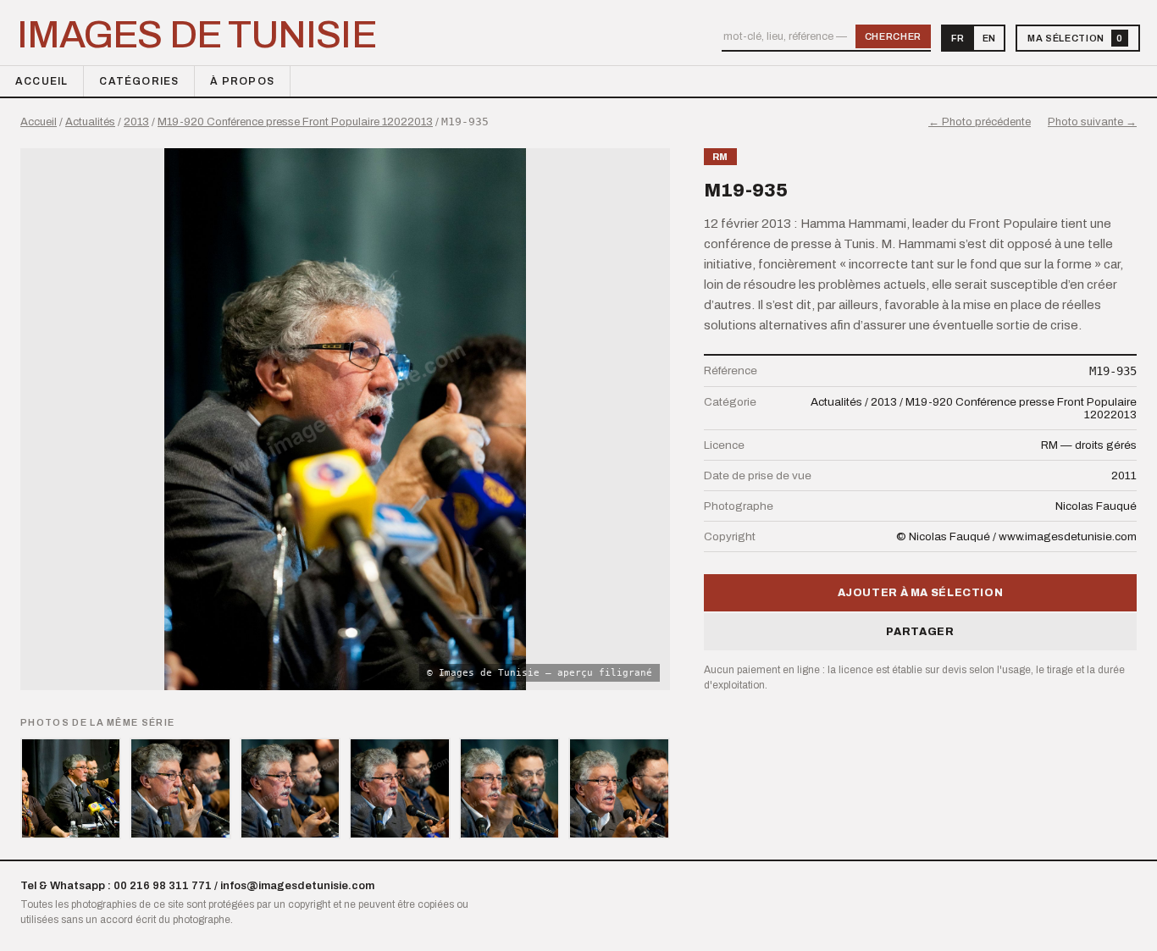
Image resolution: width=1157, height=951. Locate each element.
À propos (242, 81)
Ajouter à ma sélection (921, 593)
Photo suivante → (1092, 122)
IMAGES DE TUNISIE (196, 34)
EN (989, 38)
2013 (136, 122)
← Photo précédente (979, 122)
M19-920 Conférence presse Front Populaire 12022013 (295, 122)
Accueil (41, 81)
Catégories (139, 81)
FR (957, 38)
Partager (920, 632)
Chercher (893, 36)
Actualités (90, 122)
